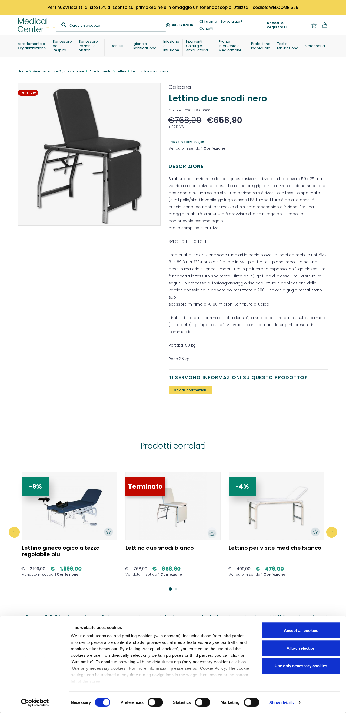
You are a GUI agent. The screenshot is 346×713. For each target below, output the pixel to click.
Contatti (206, 28)
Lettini (121, 71)
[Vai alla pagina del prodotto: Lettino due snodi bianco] (173, 506)
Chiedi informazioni (190, 390)
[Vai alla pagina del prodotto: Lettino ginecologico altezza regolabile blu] (69, 506)
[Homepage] (37, 25)
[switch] (155, 702)
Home (23, 71)
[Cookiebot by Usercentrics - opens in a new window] (35, 702)
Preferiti (314, 25)
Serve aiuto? (231, 21)
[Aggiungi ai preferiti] (108, 531)
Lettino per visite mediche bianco (275, 548)
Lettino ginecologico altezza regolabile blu (61, 551)
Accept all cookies (301, 630)
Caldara (180, 87)
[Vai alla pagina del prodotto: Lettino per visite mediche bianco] (276, 506)
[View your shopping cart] (324, 25)
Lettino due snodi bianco (159, 548)
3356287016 (182, 25)
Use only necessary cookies (301, 666)
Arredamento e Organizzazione (58, 71)
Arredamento (100, 71)
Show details (281, 702)
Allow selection (301, 648)
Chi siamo (208, 21)
